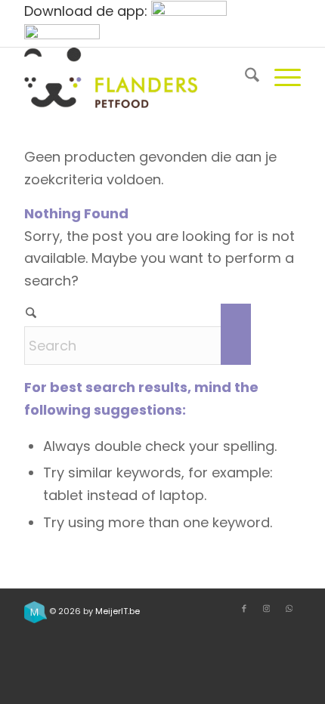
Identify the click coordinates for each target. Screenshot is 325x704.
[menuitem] (244, 78)
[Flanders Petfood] (134, 78)
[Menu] (280, 78)
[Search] (244, 78)
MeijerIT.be (117, 611)
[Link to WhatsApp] (289, 608)
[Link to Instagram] (266, 608)
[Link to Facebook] (244, 608)
